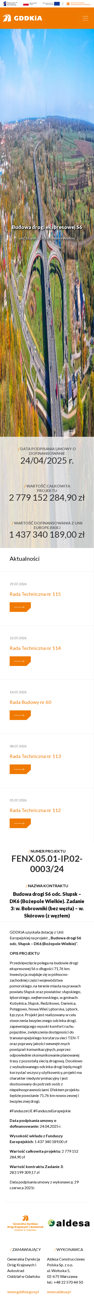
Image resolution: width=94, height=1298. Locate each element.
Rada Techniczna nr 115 (35, 594)
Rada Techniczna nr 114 (35, 648)
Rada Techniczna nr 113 (35, 756)
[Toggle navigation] (85, 18)
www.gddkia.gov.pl (23, 1291)
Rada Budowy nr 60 (30, 702)
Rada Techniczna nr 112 (35, 810)
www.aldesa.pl (59, 1291)
